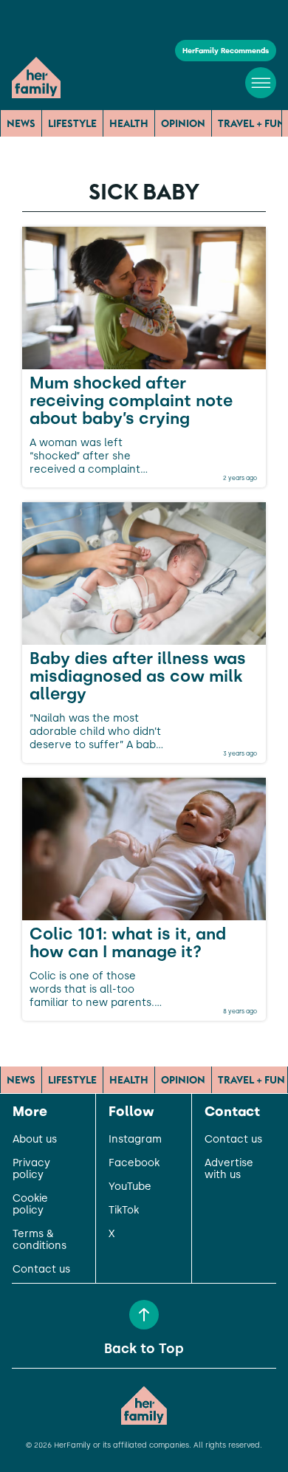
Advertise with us (229, 1169)
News (21, 123)
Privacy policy (31, 1169)
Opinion (183, 123)
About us (35, 1140)
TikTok (124, 1210)
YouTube (130, 1187)
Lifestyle (72, 123)
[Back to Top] (144, 1314)
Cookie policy (30, 1204)
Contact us (41, 1270)
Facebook (134, 1163)
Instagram (135, 1140)
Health (128, 123)
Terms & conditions (39, 1240)
